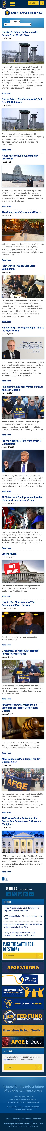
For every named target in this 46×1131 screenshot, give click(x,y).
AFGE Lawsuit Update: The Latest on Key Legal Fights (23, 917)
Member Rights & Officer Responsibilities (16, 1124)
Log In (6, 1059)
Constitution (37, 1118)
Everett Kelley (29, 1097)
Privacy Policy (19, 1121)
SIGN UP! (9, 955)
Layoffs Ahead (9, 553)
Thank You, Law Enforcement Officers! (21, 212)
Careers (41, 1124)
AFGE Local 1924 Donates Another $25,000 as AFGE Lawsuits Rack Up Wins (23, 925)
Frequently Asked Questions (23, 1109)
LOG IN (34, 3)
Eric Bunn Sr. (32, 1099)
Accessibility (29, 1121)
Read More (6, 93)
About (8, 1118)
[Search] (42, 3)
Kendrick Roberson (33, 1102)
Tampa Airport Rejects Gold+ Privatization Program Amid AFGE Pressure (21, 909)
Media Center (16, 1118)
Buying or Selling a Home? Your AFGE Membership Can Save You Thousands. (20, 933)
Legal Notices (26, 1118)
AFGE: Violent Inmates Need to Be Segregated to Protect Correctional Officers (20, 707)
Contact (34, 1124)
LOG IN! (9, 1067)
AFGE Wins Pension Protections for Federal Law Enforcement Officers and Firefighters (21, 821)
